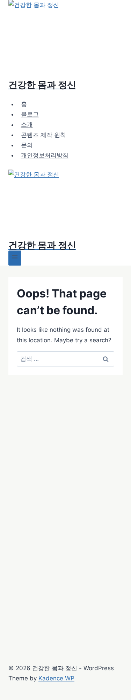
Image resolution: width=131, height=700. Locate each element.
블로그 (30, 114)
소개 (27, 124)
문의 (27, 145)
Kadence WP (56, 678)
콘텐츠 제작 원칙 (43, 134)
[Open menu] (14, 258)
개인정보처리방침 (44, 155)
